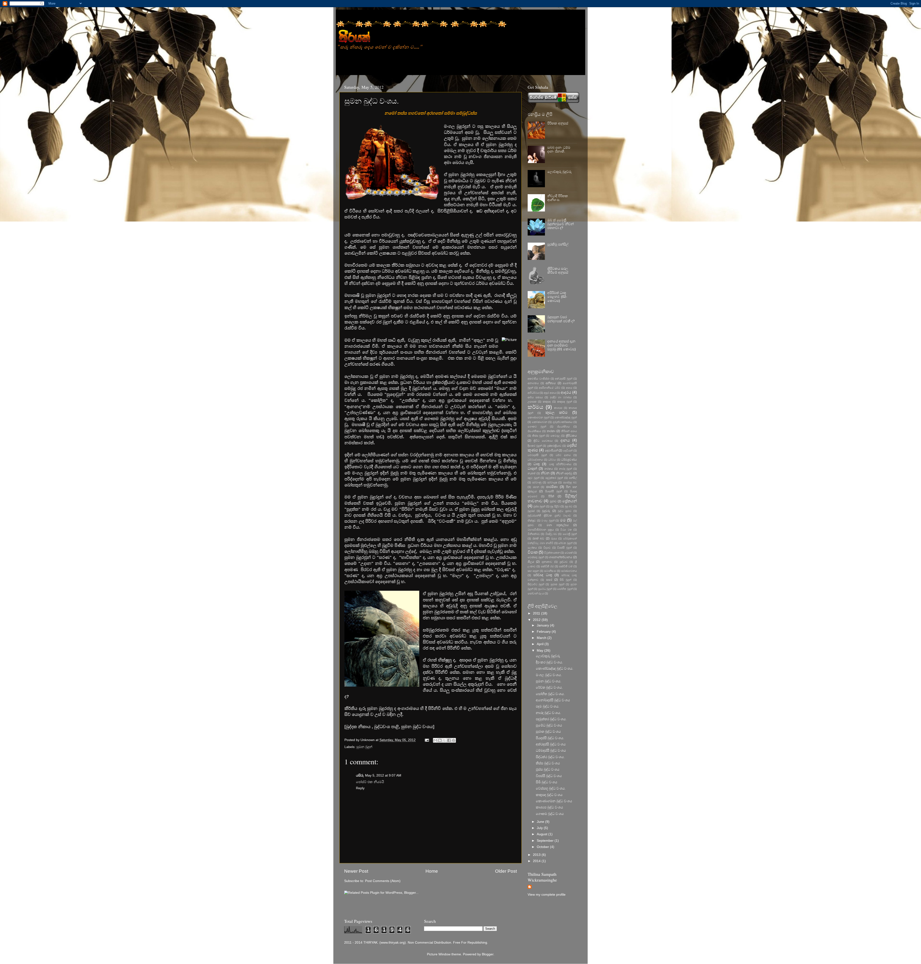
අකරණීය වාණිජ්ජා (538, 378)
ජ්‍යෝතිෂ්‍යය (534, 431)
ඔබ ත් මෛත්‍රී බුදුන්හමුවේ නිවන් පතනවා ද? (560, 224)
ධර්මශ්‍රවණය (569, 459)
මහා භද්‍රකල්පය (558, 525)
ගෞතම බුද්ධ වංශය (550, 814)
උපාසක (532, 401)
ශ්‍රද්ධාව (564, 561)
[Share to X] (444, 740)
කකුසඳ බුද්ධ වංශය (549, 795)
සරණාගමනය (569, 570)
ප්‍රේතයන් (569, 501)
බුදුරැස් (531, 510)
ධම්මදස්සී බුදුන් (537, 455)
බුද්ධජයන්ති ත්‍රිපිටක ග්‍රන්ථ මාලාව (549, 515)
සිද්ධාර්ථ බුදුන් (536, 584)
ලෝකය (532, 547)
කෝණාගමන (539, 422)
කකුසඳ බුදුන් (564, 401)
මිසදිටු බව (551, 533)
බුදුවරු (546, 511)
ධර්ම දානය (563, 455)
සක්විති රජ (547, 566)
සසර (549, 579)
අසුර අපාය (550, 392)
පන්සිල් (573, 477)
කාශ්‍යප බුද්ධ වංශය (549, 807)
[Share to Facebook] (449, 740)
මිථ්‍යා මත (566, 529)
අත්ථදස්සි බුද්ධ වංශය (551, 744)
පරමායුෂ (552, 482)
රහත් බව (538, 538)
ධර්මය (552, 459)
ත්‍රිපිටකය (571, 435)
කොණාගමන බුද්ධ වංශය (554, 801)
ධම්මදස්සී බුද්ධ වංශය (551, 750)
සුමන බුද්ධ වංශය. (548, 681)
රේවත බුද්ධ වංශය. (549, 687)
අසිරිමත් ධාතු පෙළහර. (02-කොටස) (557, 296)
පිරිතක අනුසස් (557, 123)
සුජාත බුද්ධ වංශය (548, 731)
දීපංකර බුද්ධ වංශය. (549, 662)
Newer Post (356, 871)
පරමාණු (536, 482)
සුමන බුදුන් (364, 747)
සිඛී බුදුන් (565, 579)
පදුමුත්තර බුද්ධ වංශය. (551, 719)
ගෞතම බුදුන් (537, 426)
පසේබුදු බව (570, 482)
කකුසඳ (547, 401)
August (542, 834)
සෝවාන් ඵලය (536, 593)
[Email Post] (426, 740)
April (540, 644)
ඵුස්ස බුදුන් (539, 506)
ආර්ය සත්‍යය (535, 397)
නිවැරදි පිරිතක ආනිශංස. (557, 198)
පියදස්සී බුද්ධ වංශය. (550, 738)
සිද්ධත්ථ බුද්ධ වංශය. (550, 757)
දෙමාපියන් (551, 450)
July (540, 828)
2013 (537, 855)
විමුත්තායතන (552, 552)
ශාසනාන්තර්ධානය (560, 557)
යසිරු (360, 775)
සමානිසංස (550, 570)
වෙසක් (569, 552)
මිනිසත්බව (534, 533)
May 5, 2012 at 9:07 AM (383, 775)
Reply (360, 788)
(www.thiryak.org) (392, 942)
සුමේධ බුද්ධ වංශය (549, 725)
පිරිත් (551, 496)
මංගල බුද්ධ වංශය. (549, 675)
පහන (536, 486)
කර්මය (535, 407)
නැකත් (532, 473)
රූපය (554, 538)
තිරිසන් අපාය (569, 431)
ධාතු (536, 464)
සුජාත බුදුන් (557, 584)
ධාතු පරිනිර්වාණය (560, 464)
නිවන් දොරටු (564, 473)
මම (563, 520)
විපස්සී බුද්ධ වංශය (549, 776)
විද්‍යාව (547, 547)
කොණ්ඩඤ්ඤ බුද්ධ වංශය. (554, 668)
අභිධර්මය (533, 392)
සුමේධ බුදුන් (545, 588)
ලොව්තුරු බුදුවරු (559, 172)
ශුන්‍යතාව (547, 561)
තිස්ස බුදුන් (538, 435)
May (540, 650)
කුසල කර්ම (556, 412)
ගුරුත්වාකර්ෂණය (563, 422)
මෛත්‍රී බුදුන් (570, 533)
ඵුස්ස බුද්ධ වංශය (547, 769)
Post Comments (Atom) (383, 881)
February (544, 631)
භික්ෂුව (532, 520)
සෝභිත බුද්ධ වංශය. (550, 694)
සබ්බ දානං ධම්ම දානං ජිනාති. (558, 149)
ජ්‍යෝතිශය (563, 426)
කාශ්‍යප (558, 407)
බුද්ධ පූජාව (565, 510)
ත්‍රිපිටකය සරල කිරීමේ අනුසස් (557, 270)
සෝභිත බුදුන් (565, 588)
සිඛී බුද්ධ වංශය (546, 782)
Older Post (506, 871)
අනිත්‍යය (551, 383)
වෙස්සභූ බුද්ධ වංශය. (551, 788)
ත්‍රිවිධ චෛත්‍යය (542, 440)
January (543, 625)
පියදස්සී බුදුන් (553, 491)
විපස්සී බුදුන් (564, 547)
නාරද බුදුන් (565, 468)
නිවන (545, 473)
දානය (565, 440)
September (546, 840)
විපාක (533, 552)
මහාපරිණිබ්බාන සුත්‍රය (541, 529)
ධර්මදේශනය (535, 459)
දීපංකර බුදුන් (535, 445)
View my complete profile (547, 894)
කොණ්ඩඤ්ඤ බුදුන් (566, 417)
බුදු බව (569, 506)
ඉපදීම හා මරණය (561, 397)
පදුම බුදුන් (533, 477)
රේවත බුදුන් (565, 543)
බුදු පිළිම (555, 506)
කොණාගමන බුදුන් (538, 417)
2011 (537, 613)
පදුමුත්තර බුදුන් (554, 477)
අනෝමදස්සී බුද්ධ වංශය (553, 700)
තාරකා (551, 431)
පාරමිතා (552, 487)
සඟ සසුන (533, 570)
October (543, 847)
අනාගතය (533, 383)
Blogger (487, 954)
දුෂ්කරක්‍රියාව (554, 445)
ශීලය (531, 561)
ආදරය (566, 392)
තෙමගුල (555, 435)
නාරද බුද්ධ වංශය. (548, 713)
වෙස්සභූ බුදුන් (536, 557)
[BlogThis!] (439, 740)
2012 (537, 620)
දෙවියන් (568, 450)
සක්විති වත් (566, 566)
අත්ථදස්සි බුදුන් (563, 378)
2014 (537, 861)
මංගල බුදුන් (548, 520)
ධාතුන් (532, 468)
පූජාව (553, 501)
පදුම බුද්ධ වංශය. (547, 706)
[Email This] (435, 740)
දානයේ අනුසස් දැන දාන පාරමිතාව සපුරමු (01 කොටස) (561, 345)
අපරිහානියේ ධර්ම (549, 387)
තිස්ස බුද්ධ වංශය (548, 763)
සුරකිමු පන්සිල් (557, 244)
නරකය (548, 468)
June (541, 822)
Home (431, 871)
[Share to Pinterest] (453, 740)
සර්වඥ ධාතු (542, 575)
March (542, 638)
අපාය (569, 387)
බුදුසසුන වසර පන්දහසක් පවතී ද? (561, 319)
